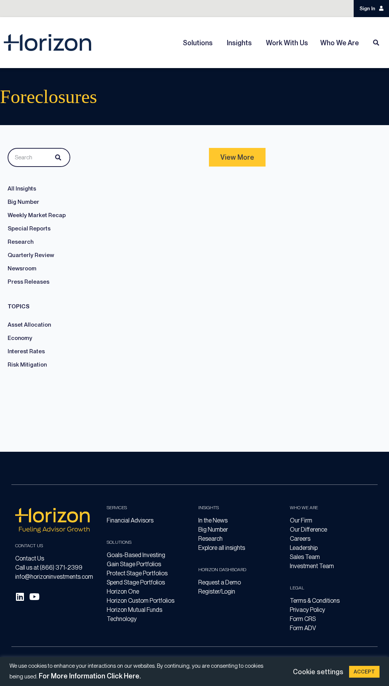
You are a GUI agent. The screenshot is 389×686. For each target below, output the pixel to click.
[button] (237, 157)
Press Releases (28, 281)
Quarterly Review (31, 255)
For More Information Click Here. (90, 676)
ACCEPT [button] (364, 672)
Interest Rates (26, 351)
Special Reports (29, 228)
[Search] (57, 157)
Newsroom (22, 268)
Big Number (23, 201)
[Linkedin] (19, 596)
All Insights (22, 188)
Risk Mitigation (27, 364)
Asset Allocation (29, 324)
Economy (20, 338)
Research (20, 241)
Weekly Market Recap (37, 215)
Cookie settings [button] (318, 672)
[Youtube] (34, 596)
